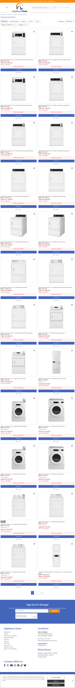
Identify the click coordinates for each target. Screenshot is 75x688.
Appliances (9, 14)
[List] (62, 8)
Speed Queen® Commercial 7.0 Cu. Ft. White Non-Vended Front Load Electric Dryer (55, 287)
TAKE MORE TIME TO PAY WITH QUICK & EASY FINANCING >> (37, 1)
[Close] (72, 681)
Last (42, 592)
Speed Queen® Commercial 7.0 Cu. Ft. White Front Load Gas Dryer (51, 241)
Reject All (56, 681)
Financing (6, 643)
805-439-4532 (46, 639)
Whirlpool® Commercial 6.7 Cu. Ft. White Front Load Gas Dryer (13, 474)
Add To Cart (19, 69)
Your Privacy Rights (55, 677)
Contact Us (7, 645)
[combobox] (14, 21)
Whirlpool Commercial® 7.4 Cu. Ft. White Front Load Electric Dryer (51, 333)
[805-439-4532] (66, 8)
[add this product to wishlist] (34, 31)
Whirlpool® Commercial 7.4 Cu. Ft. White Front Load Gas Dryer (13, 572)
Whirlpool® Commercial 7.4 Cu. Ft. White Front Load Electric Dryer (14, 524)
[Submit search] (54, 7)
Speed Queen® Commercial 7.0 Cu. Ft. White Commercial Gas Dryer (52, 196)
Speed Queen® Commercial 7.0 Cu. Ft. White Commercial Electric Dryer (15, 196)
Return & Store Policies (10, 649)
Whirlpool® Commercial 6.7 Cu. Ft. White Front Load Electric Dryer (14, 426)
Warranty (6, 639)
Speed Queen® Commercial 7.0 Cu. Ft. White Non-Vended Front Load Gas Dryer (17, 333)
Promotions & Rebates (10, 636)
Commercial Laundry (22, 14)
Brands (6, 634)
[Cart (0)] (69, 8)
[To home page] (19, 7)
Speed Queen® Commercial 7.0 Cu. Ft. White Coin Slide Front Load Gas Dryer (54, 150)
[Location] (64, 8)
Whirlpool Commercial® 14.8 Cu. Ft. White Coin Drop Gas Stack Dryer (52, 378)
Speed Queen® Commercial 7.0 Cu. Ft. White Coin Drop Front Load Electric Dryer (17, 59)
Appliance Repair (9, 637)
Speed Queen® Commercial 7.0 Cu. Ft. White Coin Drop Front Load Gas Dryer (16, 105)
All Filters (5, 21)
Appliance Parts (8, 647)
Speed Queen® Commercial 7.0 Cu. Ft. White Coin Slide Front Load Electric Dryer (17, 150)
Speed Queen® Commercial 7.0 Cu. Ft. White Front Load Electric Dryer (15, 241)
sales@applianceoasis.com (49, 641)
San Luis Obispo (42, 632)
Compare (19, 72)
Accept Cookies (55, 685)
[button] (7, 8)
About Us (6, 641)
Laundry (15, 14)
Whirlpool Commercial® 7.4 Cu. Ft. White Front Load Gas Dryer (13, 378)
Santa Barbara (42, 644)
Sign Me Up (54, 611)
